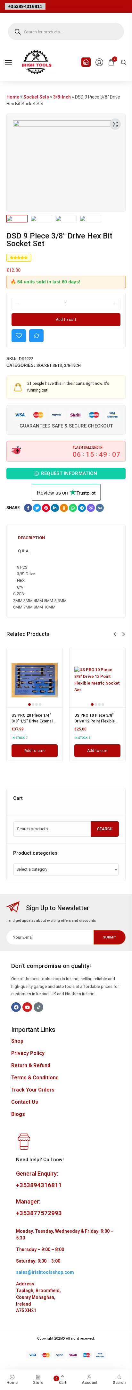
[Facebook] (16, 1007)
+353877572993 (39, 1213)
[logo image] (36, 61)
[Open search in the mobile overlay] (66, 31)
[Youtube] (27, 1007)
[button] (115, 634)
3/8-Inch (62, 96)
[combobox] (66, 869)
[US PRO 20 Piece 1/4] (35, 680)
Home (12, 96)
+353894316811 (25, 6)
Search (104, 829)
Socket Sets (36, 96)
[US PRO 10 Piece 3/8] (97, 680)
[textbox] (34, 869)
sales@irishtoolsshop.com (45, 1272)
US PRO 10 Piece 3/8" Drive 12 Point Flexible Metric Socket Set (94, 721)
